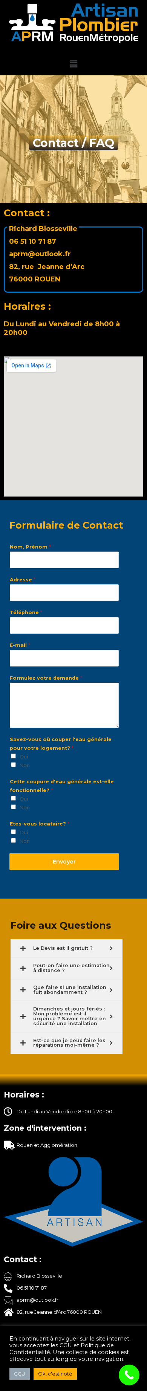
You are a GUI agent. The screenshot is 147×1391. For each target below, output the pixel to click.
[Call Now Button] (129, 1375)
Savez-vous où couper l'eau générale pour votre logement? (61, 744)
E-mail (20, 645)
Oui (24, 757)
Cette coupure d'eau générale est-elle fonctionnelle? (62, 786)
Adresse (22, 579)
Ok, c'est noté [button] (55, 1374)
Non (25, 765)
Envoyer (64, 861)
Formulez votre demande (46, 678)
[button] (73, 64)
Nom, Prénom (30, 547)
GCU (19, 1374)
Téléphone (26, 612)
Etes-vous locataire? (39, 824)
